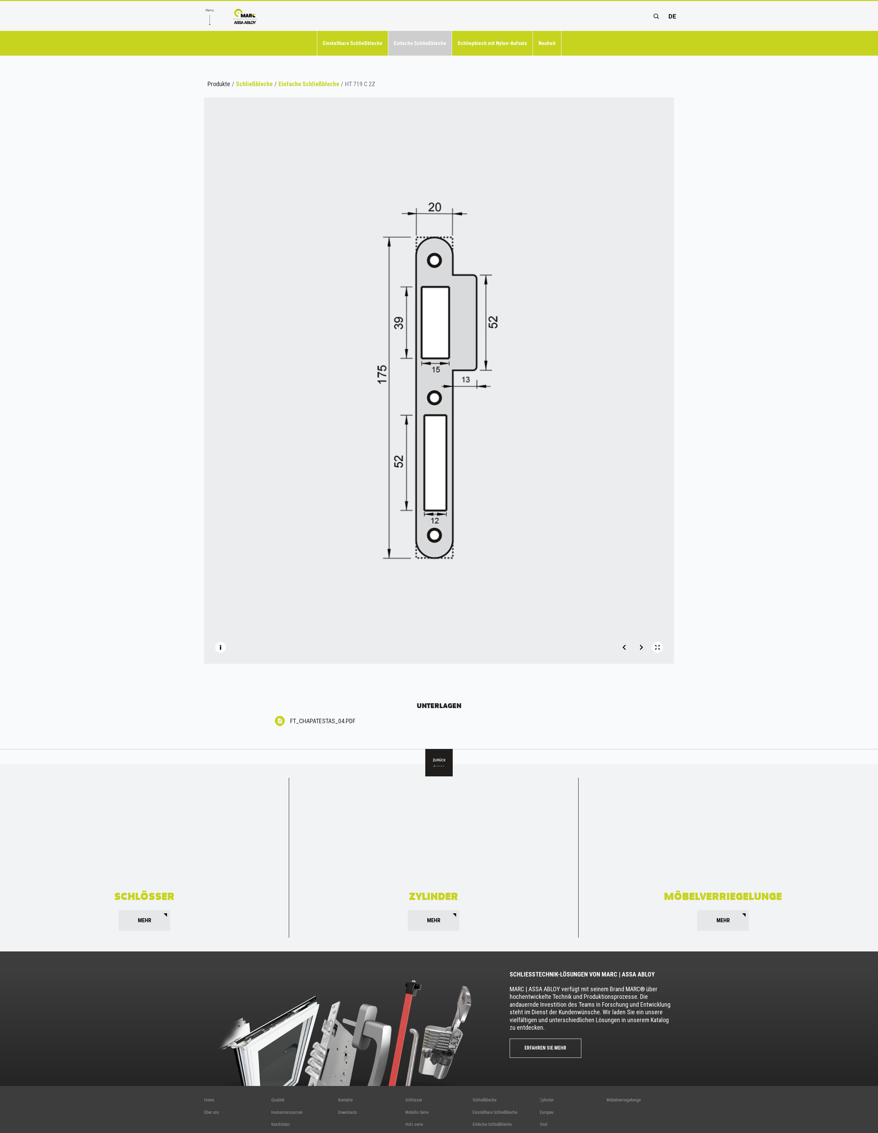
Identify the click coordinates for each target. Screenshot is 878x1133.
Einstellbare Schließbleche (352, 43)
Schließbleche (254, 84)
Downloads (347, 1112)
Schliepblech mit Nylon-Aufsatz (492, 43)
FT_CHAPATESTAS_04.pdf (322, 721)
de (672, 16)
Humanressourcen (286, 1112)
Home (209, 1100)
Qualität (277, 1100)
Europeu (547, 1112)
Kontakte (345, 1100)
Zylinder (547, 1100)
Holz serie (414, 1124)
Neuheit (547, 43)
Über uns (211, 1112)
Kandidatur (280, 1124)
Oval (543, 1124)
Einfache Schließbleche (420, 43)
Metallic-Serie (416, 1112)
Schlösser (413, 1100)
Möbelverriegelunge (624, 1100)
